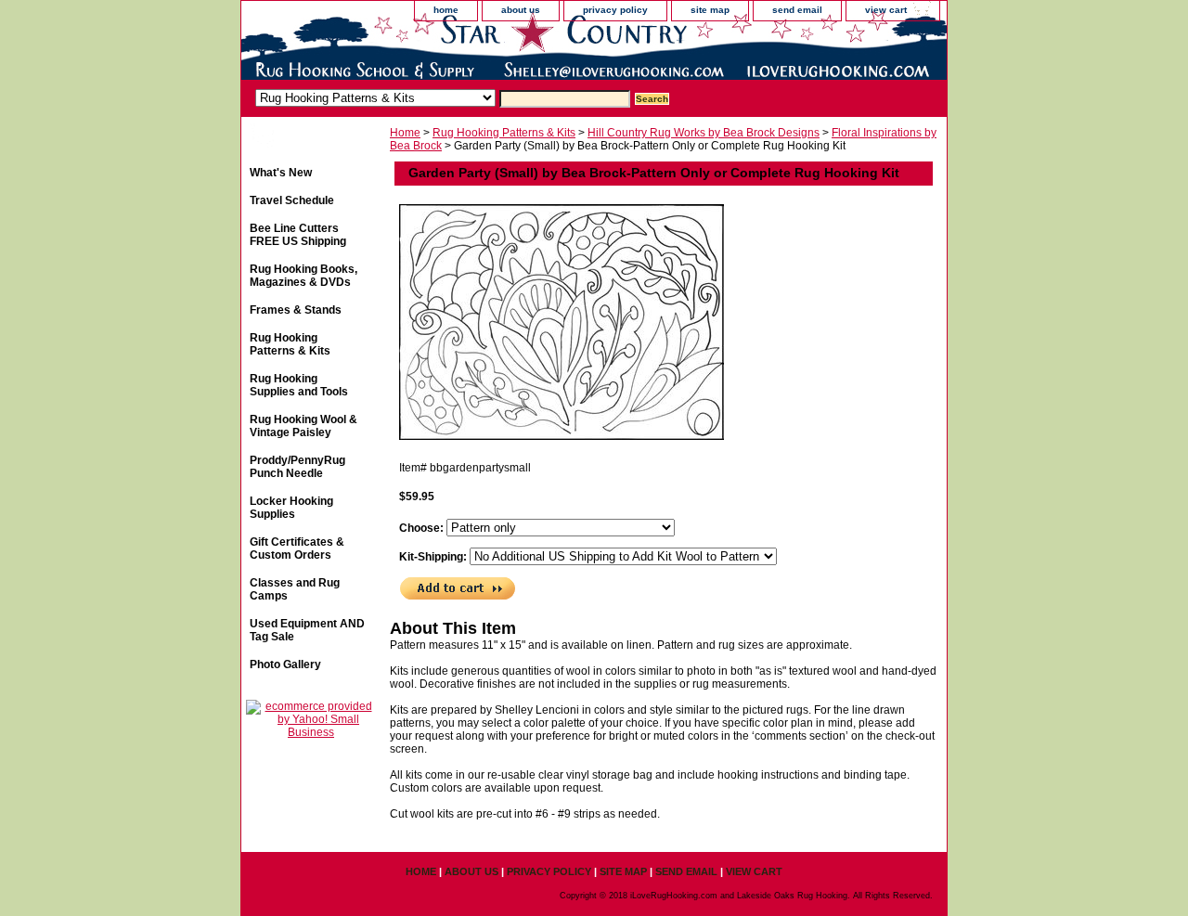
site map (710, 10)
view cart (886, 10)
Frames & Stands (296, 309)
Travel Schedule (292, 200)
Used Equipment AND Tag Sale (307, 630)
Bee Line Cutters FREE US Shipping (298, 235)
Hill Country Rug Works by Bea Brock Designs (704, 132)
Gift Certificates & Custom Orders (297, 548)
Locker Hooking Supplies (291, 508)
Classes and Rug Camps (295, 589)
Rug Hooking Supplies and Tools (299, 385)
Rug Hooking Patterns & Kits (504, 132)
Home (405, 132)
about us (520, 10)
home (445, 10)
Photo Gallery (285, 664)
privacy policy (615, 10)
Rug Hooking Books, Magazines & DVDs (303, 276)
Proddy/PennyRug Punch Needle (297, 467)
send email (797, 10)
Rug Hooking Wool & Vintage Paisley (303, 426)
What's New (281, 172)
